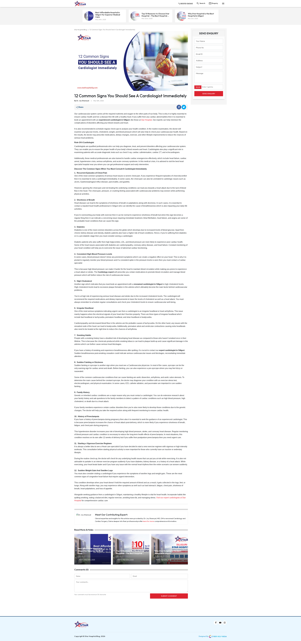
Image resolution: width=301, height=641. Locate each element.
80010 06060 (186, 3)
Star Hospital (146, 120)
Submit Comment (169, 596)
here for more (148, 521)
